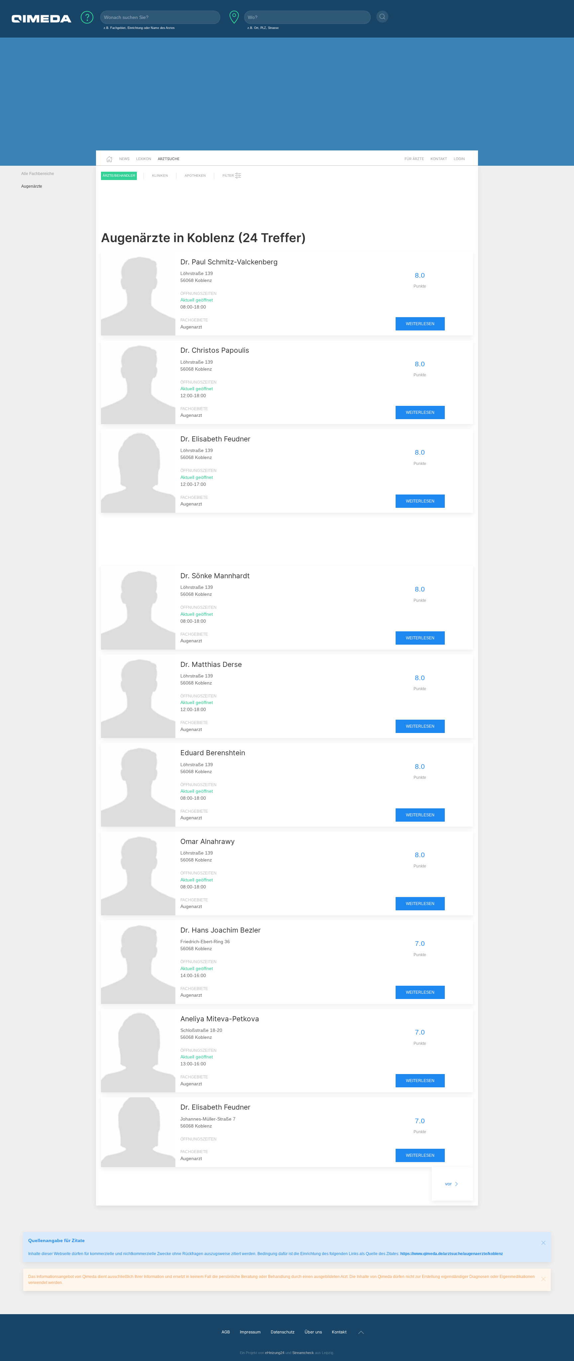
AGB (226, 1331)
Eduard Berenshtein (212, 753)
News (124, 158)
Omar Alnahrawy (207, 841)
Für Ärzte (414, 158)
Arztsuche (168, 158)
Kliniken (160, 175)
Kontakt (438, 158)
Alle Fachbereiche (37, 173)
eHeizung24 (274, 1353)
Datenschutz (283, 1331)
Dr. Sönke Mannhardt (215, 576)
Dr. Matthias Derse (211, 664)
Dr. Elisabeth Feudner (215, 439)
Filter (229, 175)
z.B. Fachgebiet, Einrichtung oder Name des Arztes (139, 28)
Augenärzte (31, 186)
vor (449, 1183)
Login (459, 158)
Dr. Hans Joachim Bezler (220, 930)
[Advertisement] (287, 98)
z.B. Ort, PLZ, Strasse (263, 28)
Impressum (250, 1331)
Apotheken (195, 175)
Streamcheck (303, 1353)
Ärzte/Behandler (119, 175)
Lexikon (143, 158)
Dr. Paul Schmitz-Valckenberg (229, 262)
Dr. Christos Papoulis (214, 350)
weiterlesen (420, 323)
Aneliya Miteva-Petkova (219, 1019)
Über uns (313, 1331)
